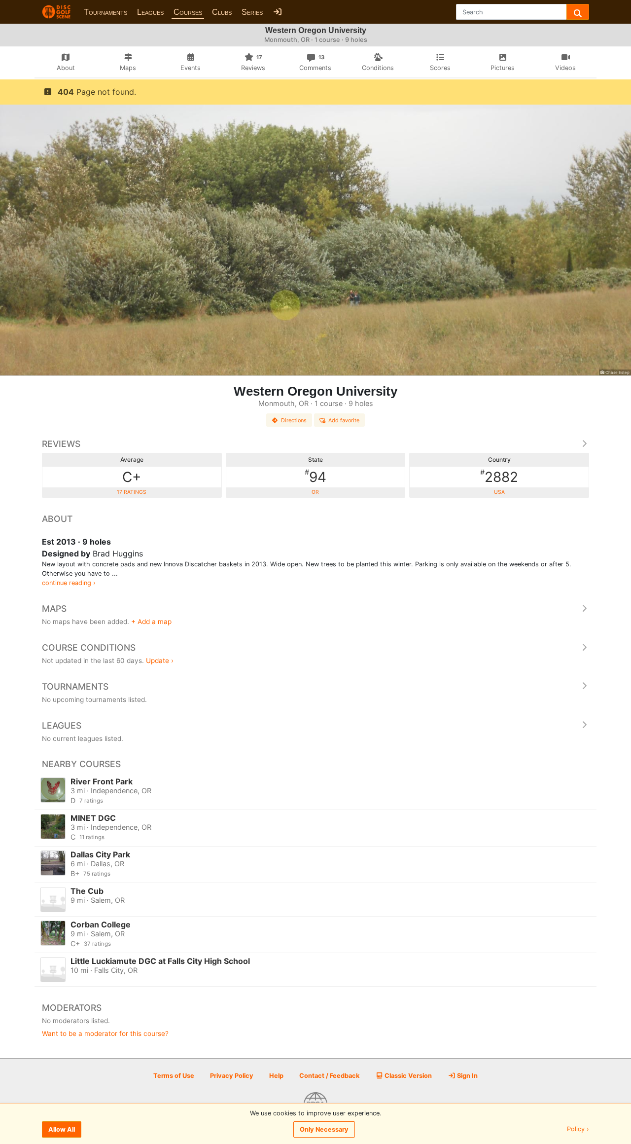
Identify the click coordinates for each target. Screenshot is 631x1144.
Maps (54, 608)
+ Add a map (151, 622)
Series (252, 12)
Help (276, 1075)
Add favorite (343, 420)
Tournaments (105, 12)
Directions (294, 420)
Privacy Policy (231, 1075)
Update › (160, 660)
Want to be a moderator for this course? (105, 1033)
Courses (188, 12)
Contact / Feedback (329, 1075)
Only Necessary (324, 1129)
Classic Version (407, 1075)
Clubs (222, 12)
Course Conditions (89, 647)
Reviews (61, 444)
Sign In (467, 1075)
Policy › (578, 1129)
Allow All (61, 1129)
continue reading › (69, 583)
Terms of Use (173, 1075)
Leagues (150, 12)
